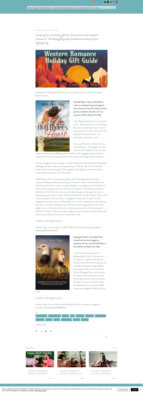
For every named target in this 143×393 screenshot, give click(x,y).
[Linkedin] (114, 2)
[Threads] (105, 2)
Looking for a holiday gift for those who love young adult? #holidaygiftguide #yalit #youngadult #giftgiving (38, 372)
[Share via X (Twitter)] (41, 331)
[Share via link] (51, 331)
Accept (134, 390)
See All (115, 348)
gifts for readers (66, 320)
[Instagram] (102, 2)
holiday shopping (100, 316)
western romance (41, 316)
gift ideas (48, 320)
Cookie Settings (123, 390)
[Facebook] (99, 2)
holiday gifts (80, 316)
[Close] (140, 389)
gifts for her (89, 316)
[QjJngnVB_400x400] (96, 2)
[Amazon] (108, 2)
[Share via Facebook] (36, 331)
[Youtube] (111, 2)
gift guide (65, 316)
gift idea (57, 320)
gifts (72, 316)
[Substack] (93, 2)
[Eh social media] (117, 2)
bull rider (76, 320)
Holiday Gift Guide (54, 316)
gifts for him (40, 320)
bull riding (84, 320)
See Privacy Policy (40, 391)
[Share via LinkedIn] (46, 331)
